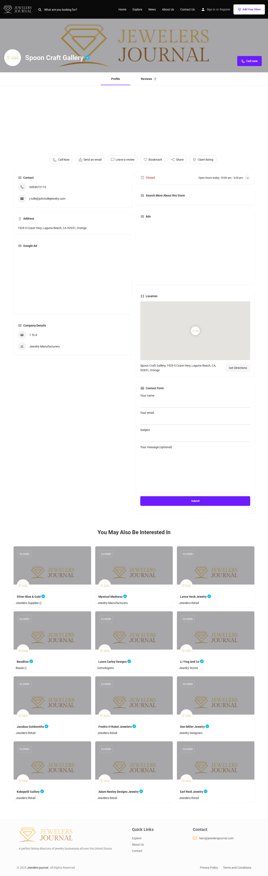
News (152, 9)
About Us (168, 9)
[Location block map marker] (195, 330)
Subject (145, 430)
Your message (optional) (156, 447)
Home (122, 9)
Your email (147, 412)
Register (225, 9)
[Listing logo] (12, 57)
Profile (115, 79)
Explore (137, 9)
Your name (147, 395)
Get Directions (238, 368)
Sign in (211, 9)
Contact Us (187, 9)
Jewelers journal (38, 867)
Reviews (148, 79)
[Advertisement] (134, 116)
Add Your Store (251, 9)
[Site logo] (19, 9)
